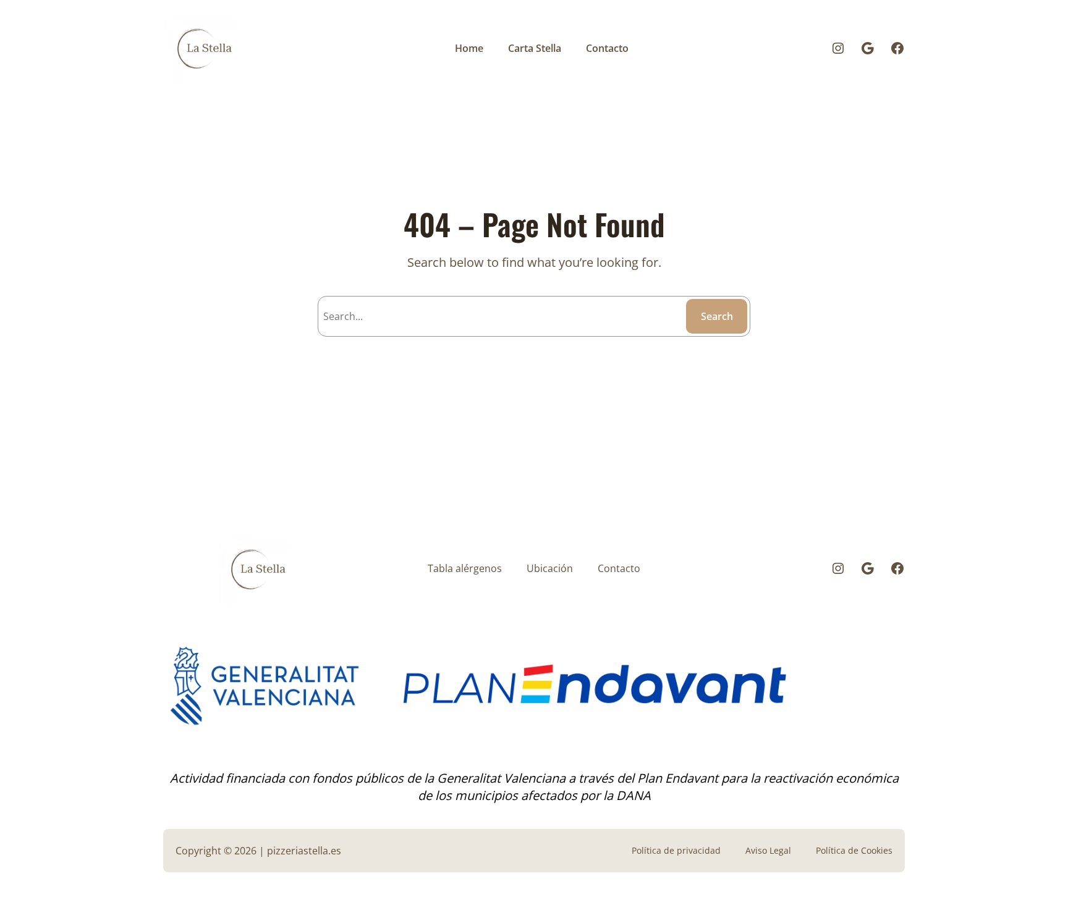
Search (717, 316)
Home (469, 48)
